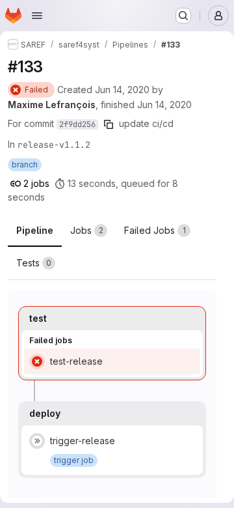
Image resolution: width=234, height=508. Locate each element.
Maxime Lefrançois (52, 104)
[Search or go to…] (183, 15)
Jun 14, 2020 (122, 89)
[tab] (89, 230)
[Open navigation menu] (37, 15)
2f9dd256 (77, 124)
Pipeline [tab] (34, 230)
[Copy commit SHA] (108, 124)
